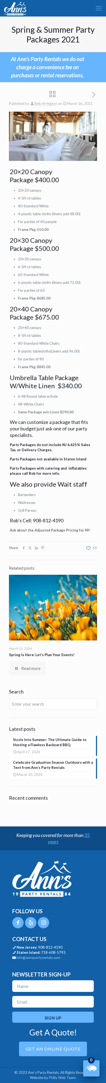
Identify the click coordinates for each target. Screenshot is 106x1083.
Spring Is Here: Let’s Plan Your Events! (41, 655)
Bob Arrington (46, 103)
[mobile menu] (98, 8)
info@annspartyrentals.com (38, 957)
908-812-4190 (50, 947)
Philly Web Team (62, 1077)
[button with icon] (18, 922)
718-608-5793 (53, 952)
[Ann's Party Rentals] (15, 8)
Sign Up (53, 1017)
